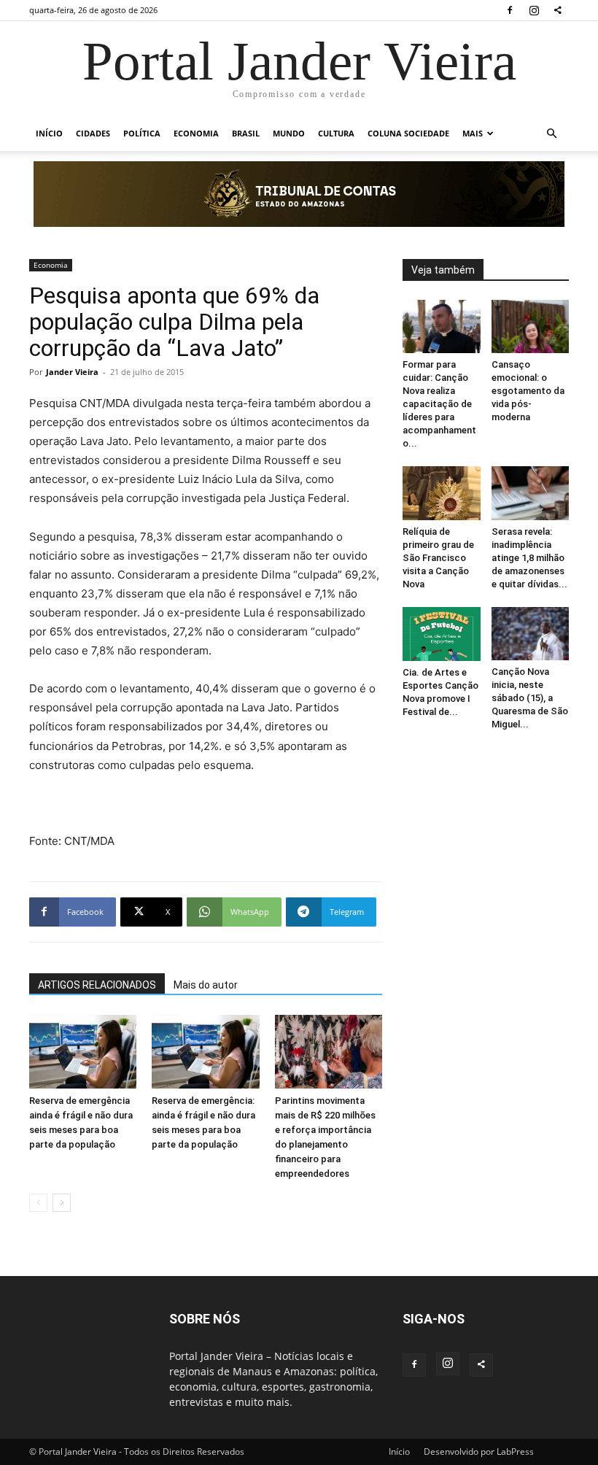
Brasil (246, 133)
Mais (472, 133)
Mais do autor (206, 985)
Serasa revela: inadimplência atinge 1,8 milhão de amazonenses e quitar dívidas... (529, 558)
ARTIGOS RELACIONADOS (97, 985)
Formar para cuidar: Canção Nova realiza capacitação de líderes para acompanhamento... (439, 404)
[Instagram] (534, 10)
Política (141, 133)
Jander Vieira (72, 371)
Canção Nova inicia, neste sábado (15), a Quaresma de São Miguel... (530, 698)
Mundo (289, 133)
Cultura (336, 133)
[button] (551, 134)
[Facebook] (510, 10)
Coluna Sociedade (408, 133)
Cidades (93, 133)
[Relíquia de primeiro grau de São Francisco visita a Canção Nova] (442, 493)
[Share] (558, 10)
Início (49, 133)
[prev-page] (38, 1203)
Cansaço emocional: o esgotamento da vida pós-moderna (528, 390)
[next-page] (62, 1203)
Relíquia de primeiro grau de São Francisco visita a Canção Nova (438, 558)
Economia (196, 133)
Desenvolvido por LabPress (479, 1451)
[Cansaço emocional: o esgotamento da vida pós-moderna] (531, 326)
